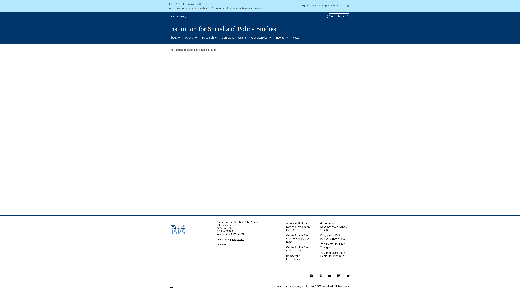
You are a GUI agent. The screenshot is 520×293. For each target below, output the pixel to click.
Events (280, 37)
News (295, 37)
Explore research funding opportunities (320, 5)
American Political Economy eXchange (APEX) (298, 226)
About (173, 37)
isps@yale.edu (237, 239)
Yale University (177, 16)
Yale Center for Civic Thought (332, 246)
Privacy (296, 286)
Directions (221, 244)
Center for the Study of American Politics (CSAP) (298, 238)
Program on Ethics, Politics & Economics (332, 237)
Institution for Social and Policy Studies (222, 29)
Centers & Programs (234, 37)
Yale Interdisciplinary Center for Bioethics (332, 254)
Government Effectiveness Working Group (333, 226)
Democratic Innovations (293, 257)
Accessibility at (277, 286)
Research (208, 37)
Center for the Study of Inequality (298, 249)
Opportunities (259, 37)
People (189, 37)
